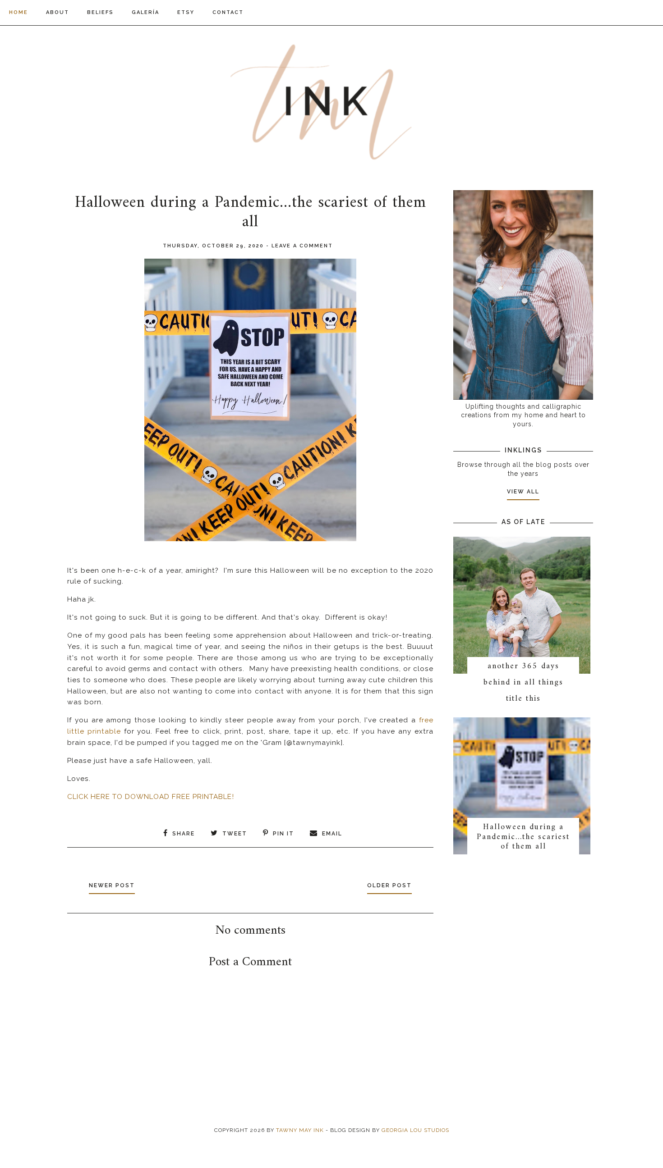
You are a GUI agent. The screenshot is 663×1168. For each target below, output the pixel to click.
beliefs (100, 12)
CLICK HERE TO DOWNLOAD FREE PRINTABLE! (150, 797)
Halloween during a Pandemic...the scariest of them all (523, 836)
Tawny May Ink (300, 1130)
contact (228, 12)
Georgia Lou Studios (415, 1130)
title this (523, 699)
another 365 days (523, 666)
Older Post (389, 885)
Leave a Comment (302, 246)
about (57, 12)
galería (145, 12)
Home (18, 12)
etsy (185, 12)
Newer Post (112, 885)
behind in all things (523, 682)
